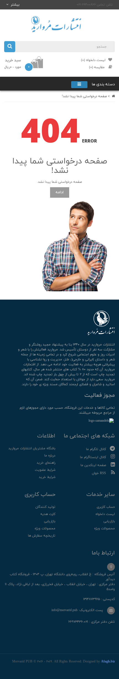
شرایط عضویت (45, 470)
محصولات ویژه (104, 528)
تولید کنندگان (45, 507)
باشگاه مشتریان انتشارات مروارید (31, 448)
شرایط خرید (47, 477)
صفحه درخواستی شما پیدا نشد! (84, 96)
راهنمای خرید (46, 463)
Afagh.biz (108, 661)
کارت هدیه (47, 514)
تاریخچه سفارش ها (41, 535)
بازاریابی (109, 521)
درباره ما (49, 455)
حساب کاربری (106, 507)
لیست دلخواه (105, 514)
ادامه (60, 192)
